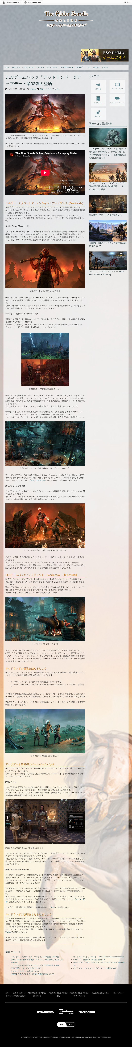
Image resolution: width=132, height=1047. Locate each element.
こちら (51, 907)
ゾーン (31, 480)
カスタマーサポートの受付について (25, 971)
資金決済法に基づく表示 (100, 993)
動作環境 (96, 67)
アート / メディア (117, 89)
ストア (88, 67)
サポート (105, 67)
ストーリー (40, 480)
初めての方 (127, 2)
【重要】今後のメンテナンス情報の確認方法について (32, 974)
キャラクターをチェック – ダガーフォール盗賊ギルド (95, 968)
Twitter (8, 932)
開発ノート (98, 116)
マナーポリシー (119, 993)
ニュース (39, 67)
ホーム (7, 67)
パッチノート (98, 102)
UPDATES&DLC (66, 67)
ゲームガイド (27, 67)
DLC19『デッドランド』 (50, 89)
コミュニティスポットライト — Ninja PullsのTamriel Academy (98, 957)
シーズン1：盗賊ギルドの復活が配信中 (89, 960)
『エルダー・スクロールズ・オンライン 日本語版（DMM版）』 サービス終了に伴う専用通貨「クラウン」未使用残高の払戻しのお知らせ (37, 960)
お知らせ (33, 89)
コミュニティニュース (117, 102)
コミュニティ (51, 67)
